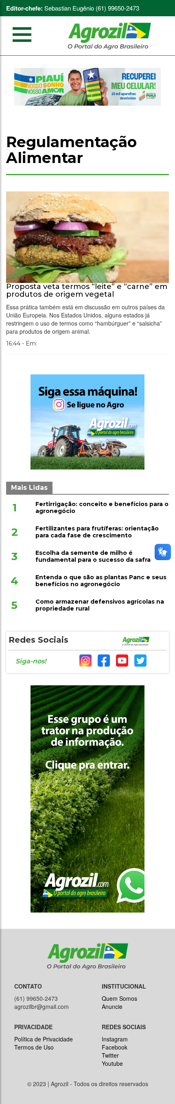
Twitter (110, 1055)
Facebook (114, 1047)
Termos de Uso (34, 1047)
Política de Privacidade (43, 1039)
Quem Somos (119, 998)
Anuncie (112, 1006)
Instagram (115, 1039)
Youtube (112, 1063)
